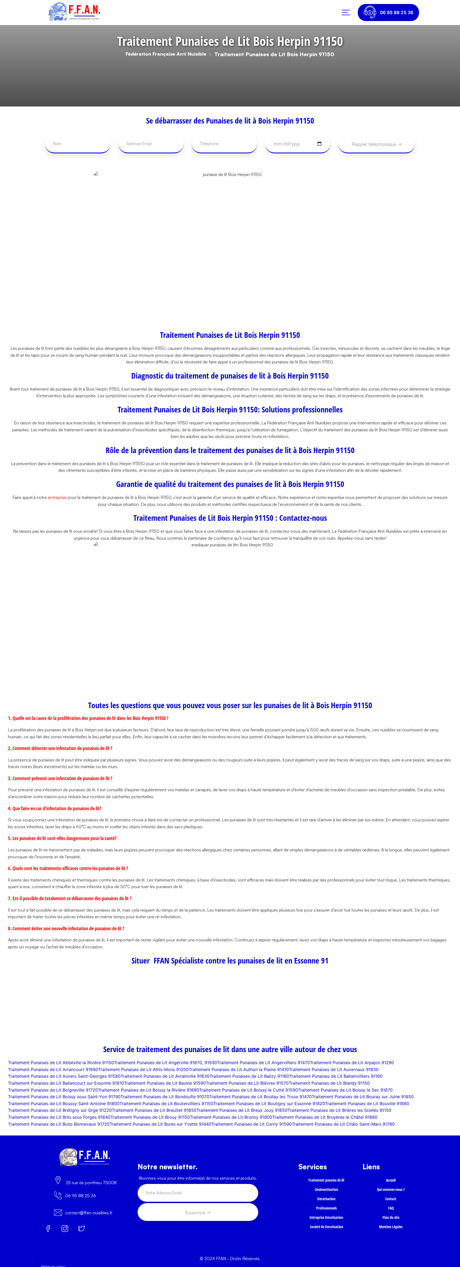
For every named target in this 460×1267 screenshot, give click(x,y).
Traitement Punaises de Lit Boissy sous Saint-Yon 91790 (64, 1096)
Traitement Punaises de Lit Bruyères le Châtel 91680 (324, 1117)
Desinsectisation (326, 1191)
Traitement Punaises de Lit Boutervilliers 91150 (166, 1103)
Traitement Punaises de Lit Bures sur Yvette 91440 (160, 1124)
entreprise (57, 497)
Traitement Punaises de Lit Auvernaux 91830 (334, 1069)
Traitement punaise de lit (326, 1181)
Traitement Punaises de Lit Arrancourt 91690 (53, 1069)
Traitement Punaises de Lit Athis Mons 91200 (143, 1069)
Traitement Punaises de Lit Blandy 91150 (329, 1083)
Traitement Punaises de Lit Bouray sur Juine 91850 (363, 1096)
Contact (391, 1202)
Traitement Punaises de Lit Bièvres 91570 (247, 1083)
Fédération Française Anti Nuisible (166, 54)
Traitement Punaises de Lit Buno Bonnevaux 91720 (59, 1124)
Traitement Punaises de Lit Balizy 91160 (249, 1076)
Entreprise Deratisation (326, 1223)
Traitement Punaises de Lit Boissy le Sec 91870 (345, 1090)
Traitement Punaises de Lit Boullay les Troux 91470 (260, 1096)
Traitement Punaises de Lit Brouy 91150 (150, 1117)
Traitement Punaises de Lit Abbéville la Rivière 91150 (61, 1062)
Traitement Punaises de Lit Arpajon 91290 (352, 1062)
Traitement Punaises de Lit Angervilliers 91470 (263, 1062)
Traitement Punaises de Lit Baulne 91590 (165, 1083)
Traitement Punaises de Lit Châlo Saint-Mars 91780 (343, 1124)
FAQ (390, 1212)
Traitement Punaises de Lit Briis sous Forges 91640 (59, 1117)
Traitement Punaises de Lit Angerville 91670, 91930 (165, 1062)
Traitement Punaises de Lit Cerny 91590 (251, 1124)
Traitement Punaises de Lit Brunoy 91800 (231, 1117)
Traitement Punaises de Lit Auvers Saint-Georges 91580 (64, 1076)
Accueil (391, 1181)
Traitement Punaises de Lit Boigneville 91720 (53, 1090)
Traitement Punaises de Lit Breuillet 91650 (154, 1110)
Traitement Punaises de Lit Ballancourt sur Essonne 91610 (66, 1083)
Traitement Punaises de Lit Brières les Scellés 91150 (339, 1110)
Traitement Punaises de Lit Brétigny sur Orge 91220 (60, 1110)
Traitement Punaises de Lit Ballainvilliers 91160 (336, 1076)
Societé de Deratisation (326, 1233)
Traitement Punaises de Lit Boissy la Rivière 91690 (148, 1090)
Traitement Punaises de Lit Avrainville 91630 (165, 1076)
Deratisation (326, 1202)
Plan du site (390, 1223)
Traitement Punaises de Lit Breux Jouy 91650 (242, 1110)
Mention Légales (390, 1233)
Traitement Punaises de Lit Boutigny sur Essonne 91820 (269, 1103)
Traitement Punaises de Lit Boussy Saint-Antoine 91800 (64, 1103)
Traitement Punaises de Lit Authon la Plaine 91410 (239, 1069)
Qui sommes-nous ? (391, 1191)
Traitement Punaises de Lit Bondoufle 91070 (165, 1096)
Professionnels (326, 1212)
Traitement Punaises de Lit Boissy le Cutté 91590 (248, 1090)
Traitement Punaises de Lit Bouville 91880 (367, 1103)
